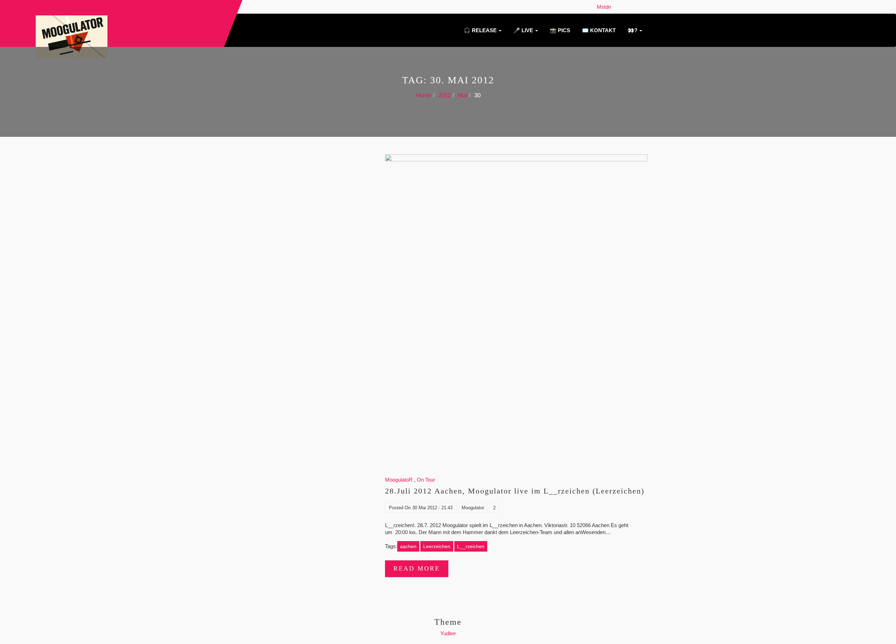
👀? (632, 30)
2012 (444, 95)
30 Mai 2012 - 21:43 (432, 507)
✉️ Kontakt (598, 30)
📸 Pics (559, 30)
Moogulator (473, 507)
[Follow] (616, 7)
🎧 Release (480, 30)
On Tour (426, 480)
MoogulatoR (399, 480)
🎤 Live (523, 30)
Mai (462, 95)
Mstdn (605, 7)
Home (423, 95)
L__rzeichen (470, 546)
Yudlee (448, 633)
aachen (408, 546)
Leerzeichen (436, 546)
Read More (416, 568)
